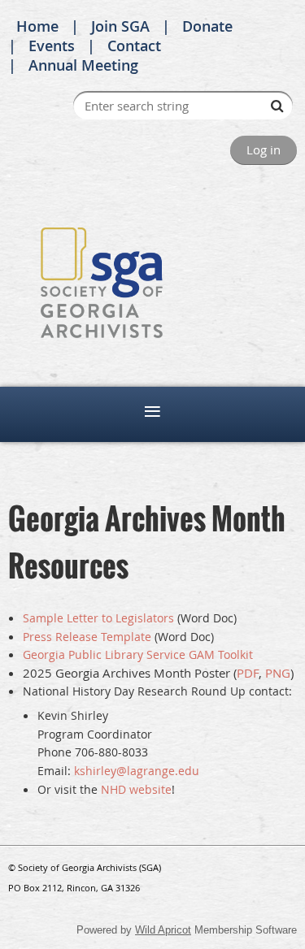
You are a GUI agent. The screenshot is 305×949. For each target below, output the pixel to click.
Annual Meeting (83, 65)
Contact (134, 45)
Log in (263, 149)
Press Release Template (87, 636)
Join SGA (120, 26)
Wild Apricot (163, 930)
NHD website (136, 789)
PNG (277, 673)
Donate (207, 26)
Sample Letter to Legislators (98, 618)
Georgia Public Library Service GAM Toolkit (138, 654)
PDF (248, 673)
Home (37, 26)
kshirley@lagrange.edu (136, 770)
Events (51, 45)
